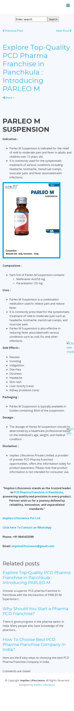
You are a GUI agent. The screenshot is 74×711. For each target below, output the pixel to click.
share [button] (8, 98)
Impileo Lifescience (44, 684)
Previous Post (13, 31)
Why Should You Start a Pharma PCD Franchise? (35, 611)
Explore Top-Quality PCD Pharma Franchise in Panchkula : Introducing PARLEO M (37, 577)
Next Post (63, 31)
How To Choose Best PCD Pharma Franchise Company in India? (34, 644)
